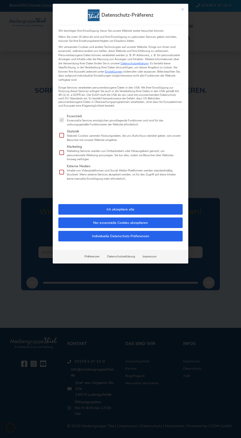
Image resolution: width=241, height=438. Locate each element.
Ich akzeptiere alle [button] (120, 209)
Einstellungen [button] (113, 72)
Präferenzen (92, 256)
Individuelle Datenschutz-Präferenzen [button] (120, 236)
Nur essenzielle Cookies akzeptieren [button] (120, 223)
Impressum (150, 256)
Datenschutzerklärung (134, 63)
